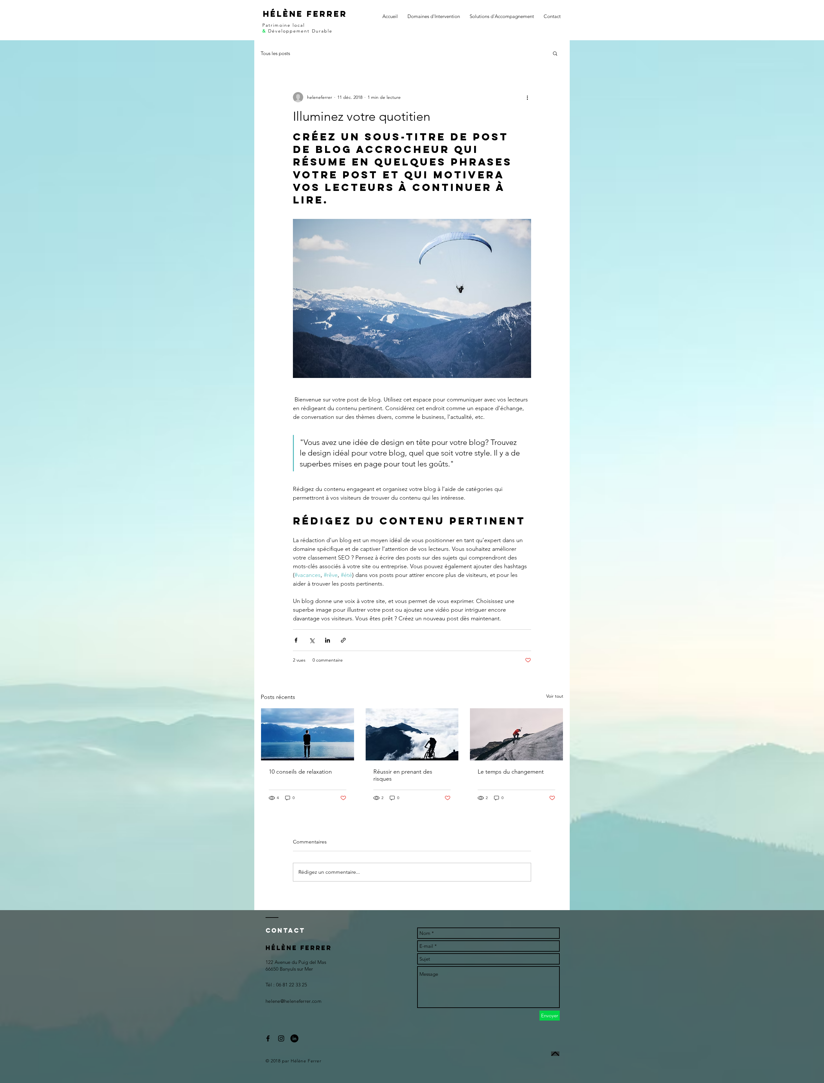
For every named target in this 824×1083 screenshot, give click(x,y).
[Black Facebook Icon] (268, 1038)
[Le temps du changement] (516, 734)
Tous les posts (275, 53)
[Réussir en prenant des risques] (412, 734)
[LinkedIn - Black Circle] (294, 1038)
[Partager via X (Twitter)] (312, 640)
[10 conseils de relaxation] (307, 734)
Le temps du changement (511, 771)
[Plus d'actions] (527, 97)
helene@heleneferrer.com (294, 1001)
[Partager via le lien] (343, 640)
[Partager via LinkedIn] (327, 640)
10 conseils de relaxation (300, 771)
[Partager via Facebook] (296, 640)
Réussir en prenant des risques (402, 775)
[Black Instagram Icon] (281, 1038)
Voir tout (554, 696)
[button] (555, 53)
